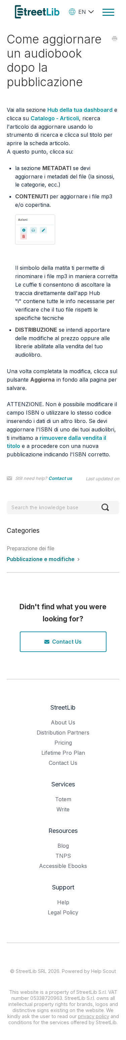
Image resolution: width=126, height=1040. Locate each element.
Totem (63, 799)
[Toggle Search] (105, 507)
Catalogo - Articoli (55, 118)
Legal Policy (63, 912)
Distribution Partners (63, 732)
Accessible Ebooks (63, 866)
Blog (63, 845)
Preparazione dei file (30, 548)
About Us (63, 722)
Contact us (60, 478)
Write (63, 809)
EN (82, 11)
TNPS (63, 855)
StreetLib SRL (31, 971)
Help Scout (103, 971)
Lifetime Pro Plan (63, 752)
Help (63, 902)
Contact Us (67, 641)
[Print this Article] (114, 39)
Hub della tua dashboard (80, 109)
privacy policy (93, 1016)
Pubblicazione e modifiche (41, 559)
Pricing (63, 742)
